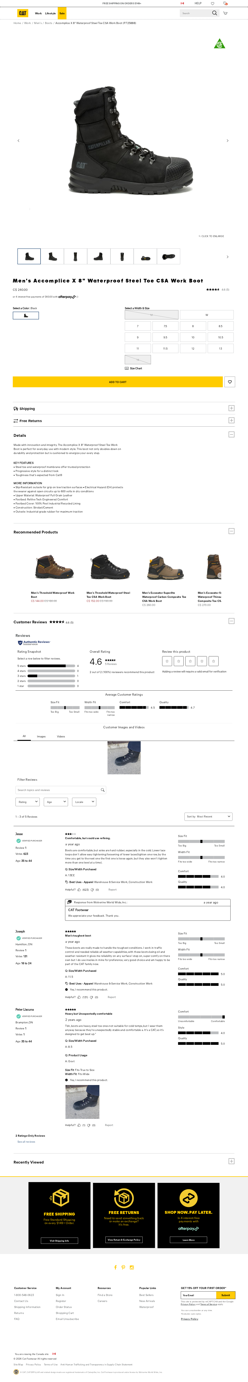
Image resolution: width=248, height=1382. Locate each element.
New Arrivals (147, 1301)
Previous (18, 141)
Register (61, 1301)
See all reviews (26, 1141)
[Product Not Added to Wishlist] (229, 381)
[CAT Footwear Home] (23, 13)
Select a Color (25, 308)
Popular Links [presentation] (147, 1288)
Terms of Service (208, 1304)
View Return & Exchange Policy (124, 1239)
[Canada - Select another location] (182, 3)
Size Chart (136, 368)
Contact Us (21, 1301)
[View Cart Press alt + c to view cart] (225, 13)
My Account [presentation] (63, 1288)
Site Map (18, 1364)
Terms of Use (51, 1364)
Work (38, 13)
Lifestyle (50, 13)
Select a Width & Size (137, 308)
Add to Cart (118, 382)
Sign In (60, 1295)
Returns (19, 1313)
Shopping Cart (65, 1313)
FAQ (17, 1319)
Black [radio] (26, 315)
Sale (62, 13)
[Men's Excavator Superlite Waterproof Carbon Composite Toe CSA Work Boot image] (165, 567)
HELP (198, 3)
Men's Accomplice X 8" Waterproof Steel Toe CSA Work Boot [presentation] (108, 280)
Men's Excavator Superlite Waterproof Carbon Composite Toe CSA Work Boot (164, 597)
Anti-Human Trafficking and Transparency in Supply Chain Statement (96, 1364)
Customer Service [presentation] (25, 1288)
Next (228, 141)
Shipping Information (27, 1307)
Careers (102, 1301)
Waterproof (146, 1307)
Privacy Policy (188, 1304)
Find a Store (105, 1295)
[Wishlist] (212, 3)
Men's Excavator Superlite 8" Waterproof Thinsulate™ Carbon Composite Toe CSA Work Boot (218, 597)
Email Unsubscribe (67, 1319)
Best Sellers (146, 1295)
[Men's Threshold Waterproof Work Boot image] (54, 567)
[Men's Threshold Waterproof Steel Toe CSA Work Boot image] (110, 567)
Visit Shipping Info (59, 1240)
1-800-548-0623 (24, 1295)
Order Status (64, 1307)
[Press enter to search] (215, 13)
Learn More (189, 1239)
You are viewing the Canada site (31, 1354)
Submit (225, 1295)
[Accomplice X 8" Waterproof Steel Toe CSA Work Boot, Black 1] (123, 140)
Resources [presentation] (104, 1288)
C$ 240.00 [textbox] (20, 289)
